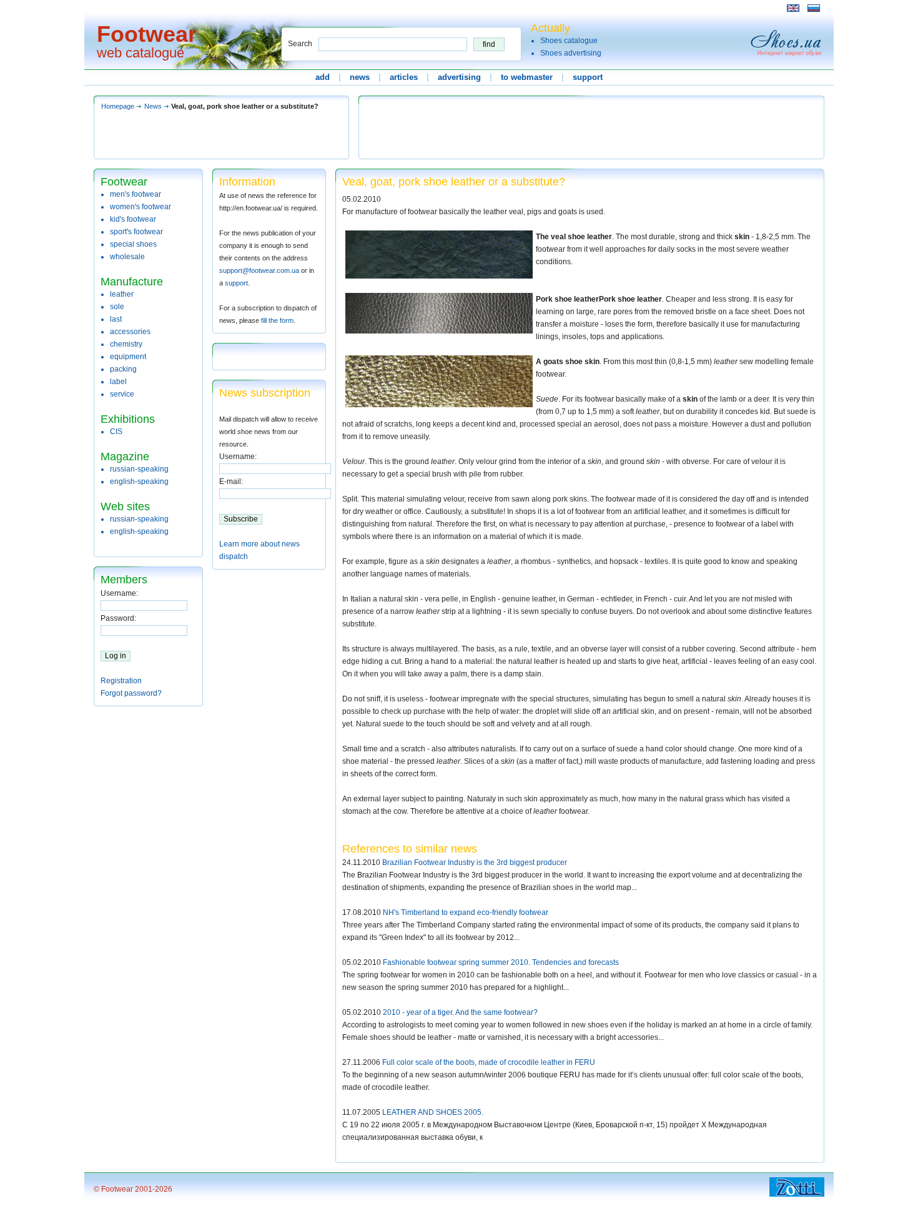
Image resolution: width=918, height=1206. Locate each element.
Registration (121, 680)
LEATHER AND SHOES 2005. (432, 1112)
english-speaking (139, 481)
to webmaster (527, 77)
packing (123, 369)
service (122, 394)
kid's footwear (133, 219)
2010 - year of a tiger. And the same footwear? (460, 1012)
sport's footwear (136, 231)
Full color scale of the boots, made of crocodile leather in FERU (488, 1062)
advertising (459, 77)
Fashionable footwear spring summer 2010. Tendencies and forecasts (501, 962)
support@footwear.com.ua (259, 270)
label (118, 381)
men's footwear (135, 194)
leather (122, 294)
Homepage (117, 106)
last (116, 319)
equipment (128, 356)
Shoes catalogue (569, 40)
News (153, 106)
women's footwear (140, 206)
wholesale (127, 256)
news (360, 77)
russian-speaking (139, 469)
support (588, 77)
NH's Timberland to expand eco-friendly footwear (465, 912)
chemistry (126, 344)
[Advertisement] (321, 7)
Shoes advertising (570, 53)
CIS (116, 431)
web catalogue (140, 53)
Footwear (147, 34)
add (322, 77)
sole (117, 306)
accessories (130, 331)
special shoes (133, 244)
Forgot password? (131, 693)
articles (404, 77)
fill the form (277, 320)
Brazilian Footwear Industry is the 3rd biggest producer (474, 862)
